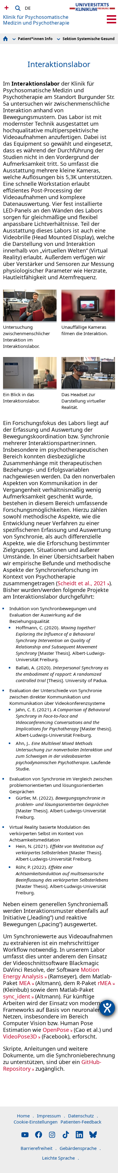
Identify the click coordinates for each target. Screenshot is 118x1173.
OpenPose (56, 1029)
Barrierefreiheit (39, 1148)
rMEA (104, 983)
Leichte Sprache (60, 1158)
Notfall (5, 7)
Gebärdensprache (80, 1148)
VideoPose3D (20, 1036)
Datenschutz (83, 1116)
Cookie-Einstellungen (35, 1122)
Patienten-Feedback (81, 1122)
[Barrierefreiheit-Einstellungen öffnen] (107, 1008)
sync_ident (16, 996)
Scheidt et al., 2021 (81, 583)
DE (28, 7)
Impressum (51, 1116)
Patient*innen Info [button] (35, 38)
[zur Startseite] (92, 12)
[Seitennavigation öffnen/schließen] (111, 19)
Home (25, 1116)
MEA (25, 983)
